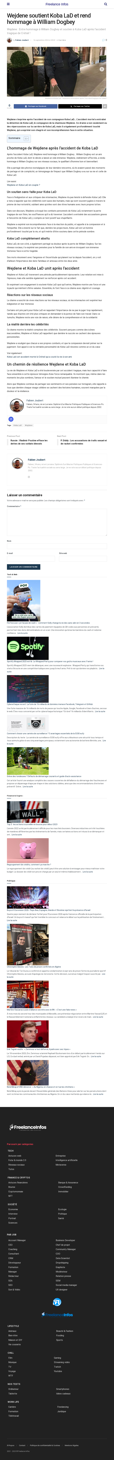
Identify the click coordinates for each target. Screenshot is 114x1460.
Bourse (11, 1187)
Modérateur (61, 1271)
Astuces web (14, 1155)
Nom (9, 541)
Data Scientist (63, 1258)
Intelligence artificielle (67, 1160)
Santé (61, 1218)
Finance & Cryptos (19, 1177)
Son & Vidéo (14, 1289)
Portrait (12, 1218)
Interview (13, 1214)
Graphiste (60, 1267)
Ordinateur (13, 1389)
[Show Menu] (8, 4)
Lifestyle (13, 1326)
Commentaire (14, 506)
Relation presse (63, 1276)
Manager (12, 1271)
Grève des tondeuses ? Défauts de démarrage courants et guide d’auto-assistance (44, 776)
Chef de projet (63, 1245)
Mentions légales (72, 1445)
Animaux (12, 1331)
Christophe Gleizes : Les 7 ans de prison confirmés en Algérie (34, 967)
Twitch (57, 1367)
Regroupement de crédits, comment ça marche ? (29, 864)
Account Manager (17, 1240)
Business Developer (65, 1240)
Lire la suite (23, 633)
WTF (10, 1375)
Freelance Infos (57, 4)
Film (10, 1358)
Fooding (60, 1335)
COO (58, 1253)
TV (9, 1367)
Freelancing (63, 1407)
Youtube (58, 1371)
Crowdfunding (65, 1187)
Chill (11, 1353)
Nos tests (14, 1384)
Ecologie (62, 1209)
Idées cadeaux (63, 1393)
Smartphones (62, 1389)
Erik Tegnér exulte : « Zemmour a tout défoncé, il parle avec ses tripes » (38, 1049)
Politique (62, 1214)
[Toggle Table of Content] (25, 138)
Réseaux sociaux (16, 1164)
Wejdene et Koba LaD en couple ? (23, 185)
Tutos (11, 1169)
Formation (13, 1267)
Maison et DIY (15, 1340)
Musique (12, 1362)
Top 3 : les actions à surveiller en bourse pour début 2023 (32, 824)
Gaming (57, 1358)
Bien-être (13, 1335)
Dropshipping (62, 1262)
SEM (58, 1280)
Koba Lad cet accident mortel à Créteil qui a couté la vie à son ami (39, 357)
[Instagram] (10, 419)
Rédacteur (13, 1276)
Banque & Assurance (68, 1182)
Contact (22, 1445)
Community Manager (66, 1249)
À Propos (10, 1445)
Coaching (12, 1249)
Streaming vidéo (62, 1362)
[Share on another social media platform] (105, 106)
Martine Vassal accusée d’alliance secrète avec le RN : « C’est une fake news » (42, 1010)
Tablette (12, 1393)
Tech (10, 1151)
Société (12, 1204)
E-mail (10, 553)
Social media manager (66, 1285)
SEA (10, 1280)
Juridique (61, 1411)
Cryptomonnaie (15, 1191)
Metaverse (61, 1164)
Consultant (13, 1253)
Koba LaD (18, 425)
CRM (10, 1258)
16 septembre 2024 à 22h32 (44, 40)
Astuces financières (18, 1182)
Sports (59, 1340)
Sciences (12, 1222)
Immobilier (63, 1191)
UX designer (61, 1289)
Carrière (62, 40)
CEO (10, 1245)
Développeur (14, 1262)
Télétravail (13, 1416)
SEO (10, 1285)
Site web (63, 553)
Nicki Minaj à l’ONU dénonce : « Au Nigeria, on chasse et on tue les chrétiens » (41, 1087)
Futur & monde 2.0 (17, 1160)
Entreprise (61, 1155)
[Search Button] (105, 4)
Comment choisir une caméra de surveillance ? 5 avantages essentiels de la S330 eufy (45, 733)
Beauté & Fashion (64, 1331)
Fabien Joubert (22, 40)
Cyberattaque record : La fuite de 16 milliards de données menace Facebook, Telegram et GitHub (50, 704)
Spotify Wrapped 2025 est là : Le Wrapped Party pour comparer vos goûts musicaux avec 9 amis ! (50, 661)
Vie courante (14, 1344)
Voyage (12, 1371)
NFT (10, 1196)
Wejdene (28, 425)
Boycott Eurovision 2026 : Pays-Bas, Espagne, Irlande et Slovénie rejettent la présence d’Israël (48, 910)
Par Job (11, 1234)
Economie (13, 1209)
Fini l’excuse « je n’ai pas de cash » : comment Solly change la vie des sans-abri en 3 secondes (48, 623)
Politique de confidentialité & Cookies (45, 1445)
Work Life (13, 1402)
